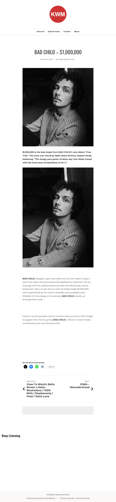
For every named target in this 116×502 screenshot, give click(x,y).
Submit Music (54, 31)
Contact (67, 31)
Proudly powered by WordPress (41, 498)
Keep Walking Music (66, 59)
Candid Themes (82, 498)
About (76, 31)
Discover (40, 31)
